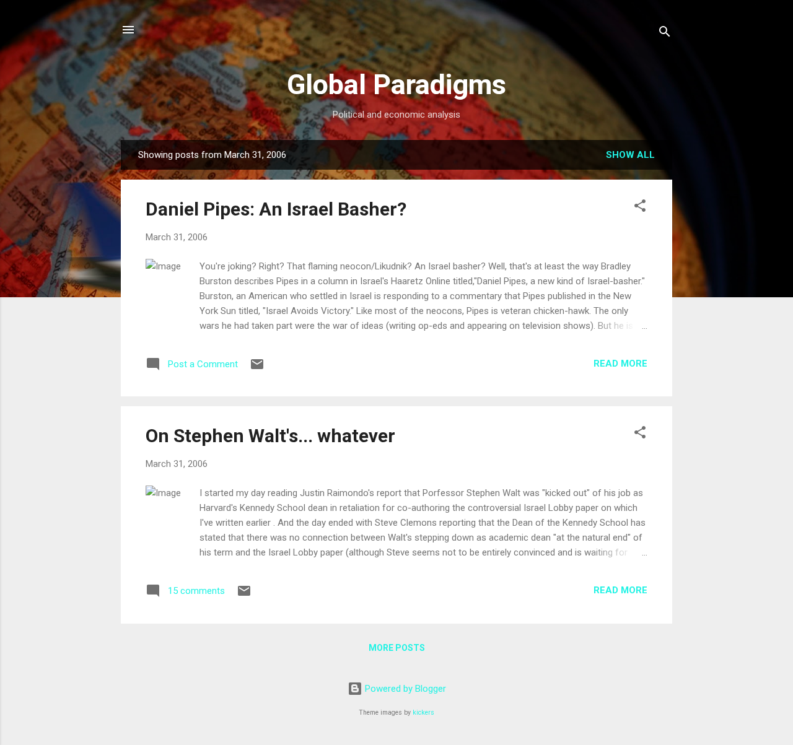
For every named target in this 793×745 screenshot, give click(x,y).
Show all (630, 154)
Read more (620, 363)
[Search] (664, 34)
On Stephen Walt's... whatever (270, 436)
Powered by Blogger (404, 688)
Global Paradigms (396, 84)
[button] (640, 207)
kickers (423, 712)
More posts (397, 648)
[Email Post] (257, 368)
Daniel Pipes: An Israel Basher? (276, 209)
